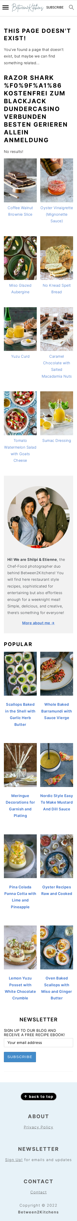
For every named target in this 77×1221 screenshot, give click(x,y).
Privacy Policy (38, 1127)
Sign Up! (14, 1160)
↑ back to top (38, 1096)
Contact (38, 1192)
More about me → (38, 623)
